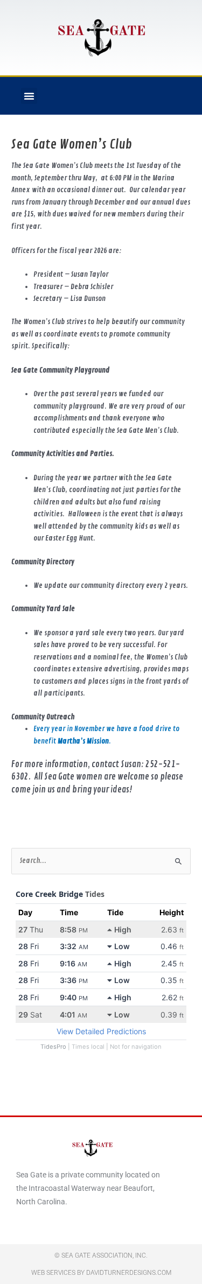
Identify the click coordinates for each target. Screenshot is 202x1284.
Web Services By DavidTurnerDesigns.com (101, 1272)
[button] (29, 96)
